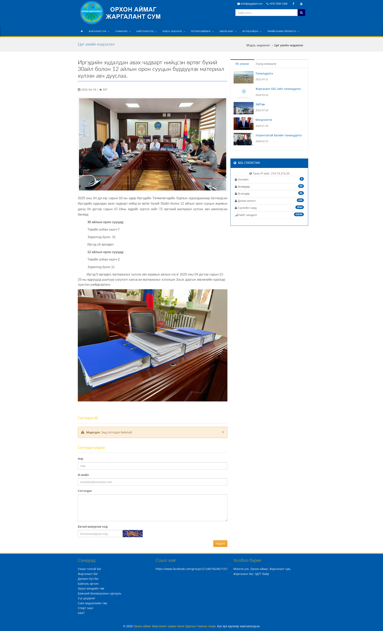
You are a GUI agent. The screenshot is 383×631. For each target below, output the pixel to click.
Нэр (80, 459)
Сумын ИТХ (121, 31)
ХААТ (81, 613)
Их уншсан (242, 63)
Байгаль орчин (88, 583)
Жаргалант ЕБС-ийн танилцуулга (278, 89)
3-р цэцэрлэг (86, 598)
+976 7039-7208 (277, 3)
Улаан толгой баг (89, 569)
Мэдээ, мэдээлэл (172, 31)
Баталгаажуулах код (93, 526)
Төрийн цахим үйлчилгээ (281, 31)
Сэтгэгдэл (85, 491)
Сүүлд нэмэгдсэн (266, 63)
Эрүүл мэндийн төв (91, 588)
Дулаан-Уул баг (88, 578)
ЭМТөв (260, 104)
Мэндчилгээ (264, 120)
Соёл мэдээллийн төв (92, 603)
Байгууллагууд (145, 31)
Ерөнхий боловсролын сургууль (99, 593)
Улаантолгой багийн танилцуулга (279, 135)
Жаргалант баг (88, 574)
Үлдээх (220, 543)
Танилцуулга (264, 73)
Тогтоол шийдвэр (201, 31)
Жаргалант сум (97, 31)
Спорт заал (85, 608)
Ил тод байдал (250, 31)
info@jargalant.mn (251, 3)
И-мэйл (83, 475)
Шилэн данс (226, 31)
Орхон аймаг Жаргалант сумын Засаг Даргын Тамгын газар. (175, 626)
